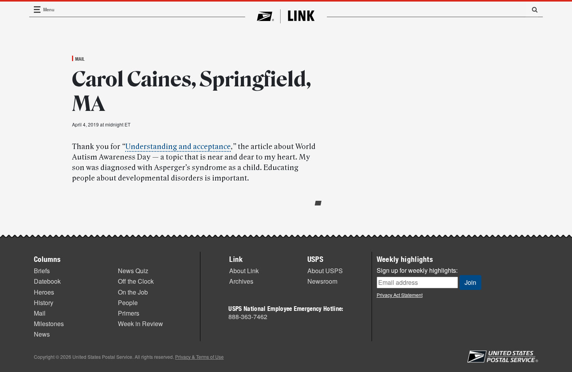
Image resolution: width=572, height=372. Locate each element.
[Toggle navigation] (37, 9)
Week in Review (140, 323)
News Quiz (133, 270)
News (42, 334)
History (43, 302)
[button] (532, 9)
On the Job (133, 292)
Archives (241, 281)
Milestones (49, 323)
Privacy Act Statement (400, 294)
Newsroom (322, 281)
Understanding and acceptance (178, 146)
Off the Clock (136, 281)
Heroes (44, 292)
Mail (80, 59)
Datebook (47, 281)
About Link (244, 270)
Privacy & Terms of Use (199, 356)
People (128, 302)
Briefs (42, 270)
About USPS (325, 270)
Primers (128, 313)
